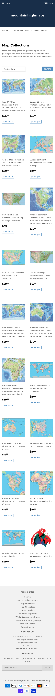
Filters (47, 69)
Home (5, 30)
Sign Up (47, 668)
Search (27, 597)
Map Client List (27, 607)
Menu (8, 3)
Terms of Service (27, 624)
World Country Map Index (27, 617)
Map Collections (21, 30)
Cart (51, 3)
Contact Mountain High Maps (27, 620)
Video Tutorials (27, 610)
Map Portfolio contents (27, 600)
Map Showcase (27, 603)
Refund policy (27, 627)
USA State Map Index (27, 613)
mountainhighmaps (27, 15)
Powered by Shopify (40, 680)
